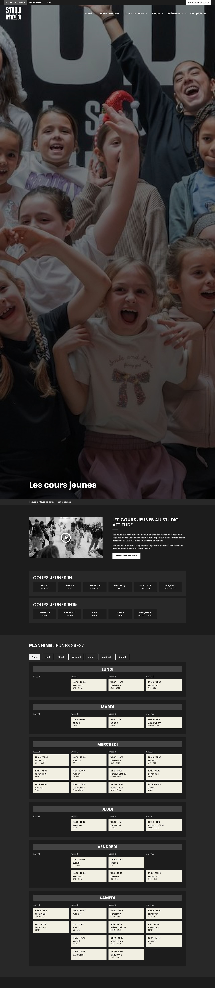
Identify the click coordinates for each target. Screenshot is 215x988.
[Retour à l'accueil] (14, 13)
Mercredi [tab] (76, 657)
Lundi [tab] (47, 657)
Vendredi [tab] (106, 657)
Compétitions (198, 13)
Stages (156, 13)
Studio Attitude (15, 2)
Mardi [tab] (61, 657)
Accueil (88, 13)
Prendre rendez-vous (198, 2)
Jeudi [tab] (91, 657)
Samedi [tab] (122, 657)
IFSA (49, 2)
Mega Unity (36, 2)
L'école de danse (109, 13)
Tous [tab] (34, 657)
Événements (175, 13)
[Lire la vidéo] (66, 538)
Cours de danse (134, 13)
